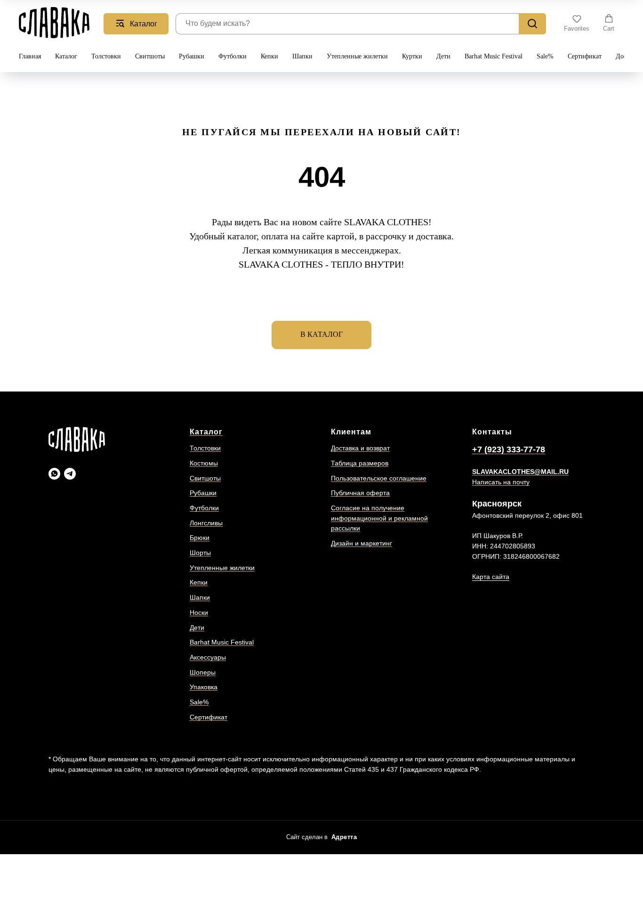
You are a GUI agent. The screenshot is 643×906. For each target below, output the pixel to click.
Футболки (232, 56)
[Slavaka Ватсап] (54, 474)
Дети (443, 56)
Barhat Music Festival (493, 56)
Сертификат (585, 56)
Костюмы (204, 463)
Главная (30, 56)
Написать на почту (501, 482)
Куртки (412, 56)
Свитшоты (150, 56)
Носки (199, 612)
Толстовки (106, 56)
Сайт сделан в (321, 837)
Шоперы (203, 672)
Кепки (269, 56)
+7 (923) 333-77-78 (508, 449)
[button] (576, 23)
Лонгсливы (206, 523)
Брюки (199, 537)
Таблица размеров (359, 463)
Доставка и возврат (360, 448)
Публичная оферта (360, 493)
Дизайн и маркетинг (361, 543)
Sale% (545, 56)
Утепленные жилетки (357, 56)
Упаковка (203, 687)
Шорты (200, 552)
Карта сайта (490, 576)
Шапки (302, 56)
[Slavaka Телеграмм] (70, 474)
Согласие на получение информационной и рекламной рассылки (379, 518)
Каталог (66, 56)
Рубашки (191, 56)
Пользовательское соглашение (378, 478)
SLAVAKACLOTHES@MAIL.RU (520, 471)
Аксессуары (208, 657)
